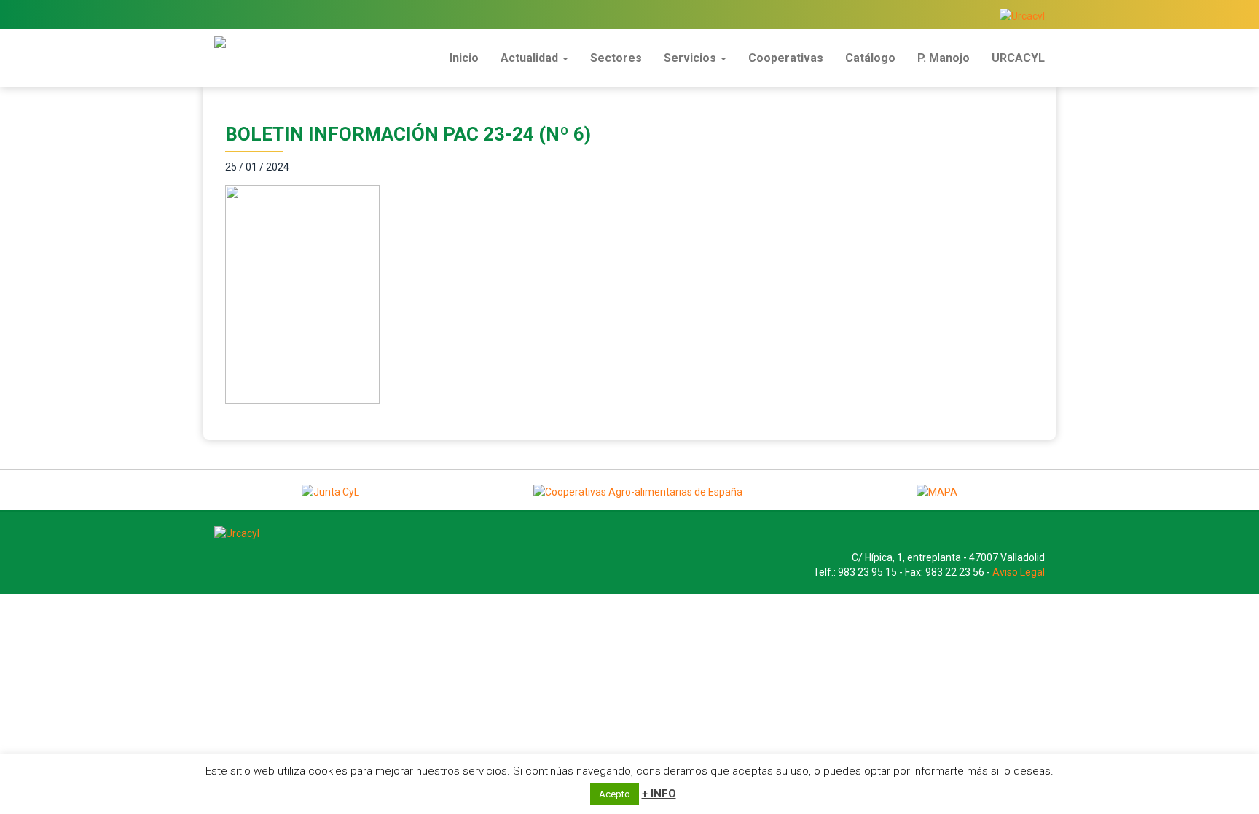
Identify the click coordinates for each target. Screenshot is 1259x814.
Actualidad (531, 58)
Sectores (616, 58)
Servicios (691, 58)
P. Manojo (943, 58)
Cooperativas (785, 58)
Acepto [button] (614, 793)
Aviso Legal (1018, 572)
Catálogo (870, 58)
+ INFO (659, 793)
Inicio (464, 58)
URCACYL (1018, 58)
